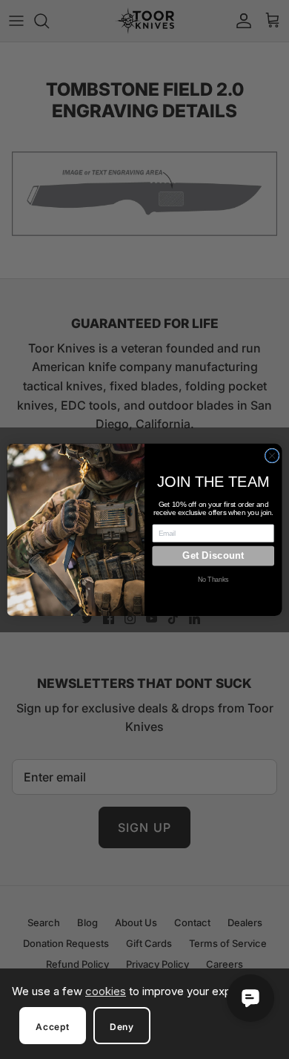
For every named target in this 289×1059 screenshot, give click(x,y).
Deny (122, 1026)
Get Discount (213, 555)
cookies (105, 991)
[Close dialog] (272, 455)
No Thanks (213, 580)
